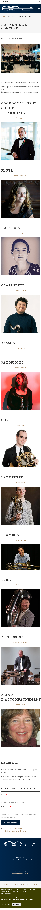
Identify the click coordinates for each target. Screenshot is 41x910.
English (5, 2)
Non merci (6, 904)
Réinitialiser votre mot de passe (14, 831)
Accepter (17, 904)
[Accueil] (17, 8)
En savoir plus (28, 899)
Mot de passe (5, 807)
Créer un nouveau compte (13, 828)
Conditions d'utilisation (29, 884)
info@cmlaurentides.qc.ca (20, 874)
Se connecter (34, 1)
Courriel (3, 795)
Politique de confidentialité (12, 884)
